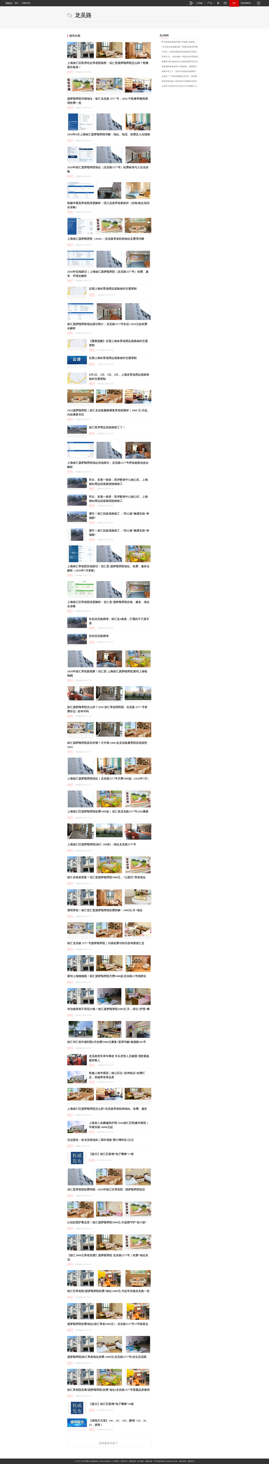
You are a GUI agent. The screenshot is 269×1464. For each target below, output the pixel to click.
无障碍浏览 (26, 3)
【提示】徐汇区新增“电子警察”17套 (111, 1154)
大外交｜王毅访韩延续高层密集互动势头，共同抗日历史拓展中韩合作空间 (182, 52)
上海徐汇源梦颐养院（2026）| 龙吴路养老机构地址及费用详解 (105, 238)
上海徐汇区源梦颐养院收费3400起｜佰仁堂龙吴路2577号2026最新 (108, 811)
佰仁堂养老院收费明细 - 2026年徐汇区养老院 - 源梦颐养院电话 (106, 1189)
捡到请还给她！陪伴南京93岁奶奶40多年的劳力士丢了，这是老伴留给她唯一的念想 (182, 81)
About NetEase (105, 1461)
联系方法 (124, 1461)
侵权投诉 (191, 1461)
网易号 (70, 72)
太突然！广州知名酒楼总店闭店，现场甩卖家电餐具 (182, 76)
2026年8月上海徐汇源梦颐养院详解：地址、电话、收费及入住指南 (108, 134)
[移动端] (191, 3)
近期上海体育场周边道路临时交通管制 (113, 288)
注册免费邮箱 (245, 3)
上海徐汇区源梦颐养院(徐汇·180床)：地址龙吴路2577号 (101, 844)
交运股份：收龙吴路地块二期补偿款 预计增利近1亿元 (100, 1139)
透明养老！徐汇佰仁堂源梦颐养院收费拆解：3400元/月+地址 (104, 910)
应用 (16, 3)
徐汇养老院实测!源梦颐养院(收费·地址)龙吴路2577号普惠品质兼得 (108, 1389)
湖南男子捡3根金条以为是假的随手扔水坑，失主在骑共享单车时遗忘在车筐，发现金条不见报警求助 (182, 62)
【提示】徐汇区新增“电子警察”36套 (111, 1403)
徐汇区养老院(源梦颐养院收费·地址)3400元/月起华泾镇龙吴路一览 (108, 1291)
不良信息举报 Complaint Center (166, 1461)
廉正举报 (182, 1461)
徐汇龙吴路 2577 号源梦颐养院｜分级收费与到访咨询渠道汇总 (105, 943)
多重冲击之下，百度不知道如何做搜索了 (179, 71)
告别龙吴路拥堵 (99, 635)
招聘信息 (132, 1461)
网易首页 (9, 3)
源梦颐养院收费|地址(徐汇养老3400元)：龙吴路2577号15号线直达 (107, 1323)
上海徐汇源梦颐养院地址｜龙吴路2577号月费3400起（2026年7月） (108, 778)
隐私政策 (149, 1461)
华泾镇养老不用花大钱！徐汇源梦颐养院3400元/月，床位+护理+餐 (108, 1009)
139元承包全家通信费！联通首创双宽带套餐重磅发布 (182, 47)
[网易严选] (210, 3)
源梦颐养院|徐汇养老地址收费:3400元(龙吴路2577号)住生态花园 (106, 1356)
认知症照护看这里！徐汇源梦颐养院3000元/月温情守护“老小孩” (107, 1222)
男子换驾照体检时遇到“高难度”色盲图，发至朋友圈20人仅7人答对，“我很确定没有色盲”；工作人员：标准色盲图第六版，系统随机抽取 (182, 42)
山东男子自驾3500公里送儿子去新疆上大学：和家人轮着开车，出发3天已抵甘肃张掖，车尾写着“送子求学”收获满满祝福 (182, 86)
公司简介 (116, 1461)
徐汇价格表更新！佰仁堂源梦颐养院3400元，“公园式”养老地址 (106, 877)
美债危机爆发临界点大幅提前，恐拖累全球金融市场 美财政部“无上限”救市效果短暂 (182, 66)
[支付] (218, 3)
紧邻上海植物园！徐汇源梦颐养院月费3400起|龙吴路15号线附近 (106, 976)
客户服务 (140, 1461)
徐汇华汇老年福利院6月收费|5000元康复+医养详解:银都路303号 (106, 1041)
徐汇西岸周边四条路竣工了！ (107, 427)
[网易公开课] (200, 3)
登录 (234, 3)
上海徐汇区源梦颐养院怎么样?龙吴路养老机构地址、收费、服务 (107, 1108)
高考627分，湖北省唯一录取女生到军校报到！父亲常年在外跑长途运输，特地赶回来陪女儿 (182, 57)
